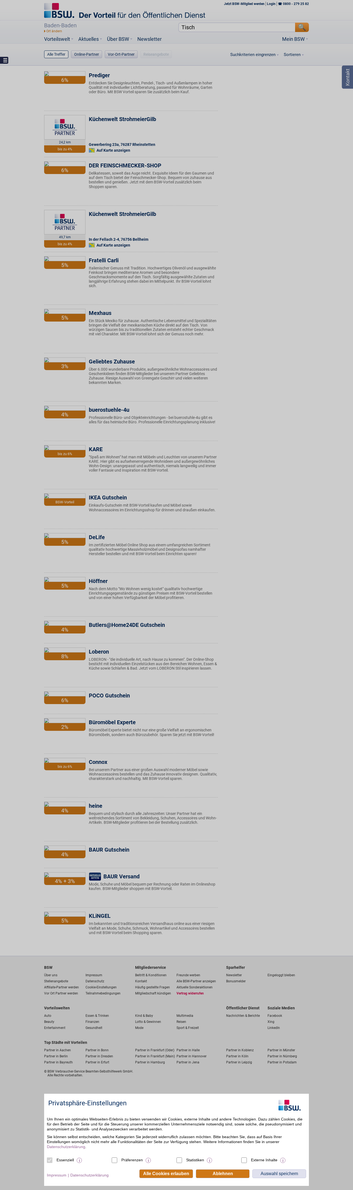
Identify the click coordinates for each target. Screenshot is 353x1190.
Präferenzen (132, 1160)
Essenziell (65, 1160)
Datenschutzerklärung (66, 1146)
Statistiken (195, 1160)
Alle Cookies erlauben (166, 1173)
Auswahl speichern (279, 1173)
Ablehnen (223, 1173)
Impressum (56, 1175)
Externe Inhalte (264, 1160)
